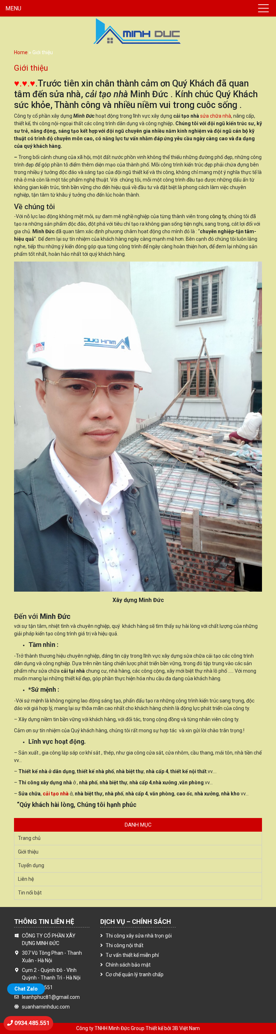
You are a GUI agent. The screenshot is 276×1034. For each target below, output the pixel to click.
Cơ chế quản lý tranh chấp (135, 974)
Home (21, 52)
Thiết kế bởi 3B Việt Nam (173, 1028)
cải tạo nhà (56, 793)
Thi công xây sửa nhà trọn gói (139, 936)
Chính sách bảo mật (128, 965)
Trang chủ (29, 838)
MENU (13, 8)
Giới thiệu (28, 852)
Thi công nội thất (124, 945)
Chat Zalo (26, 989)
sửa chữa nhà (215, 116)
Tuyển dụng (31, 865)
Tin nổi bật (30, 893)
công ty (218, 216)
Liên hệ (26, 879)
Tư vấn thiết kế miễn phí (132, 955)
